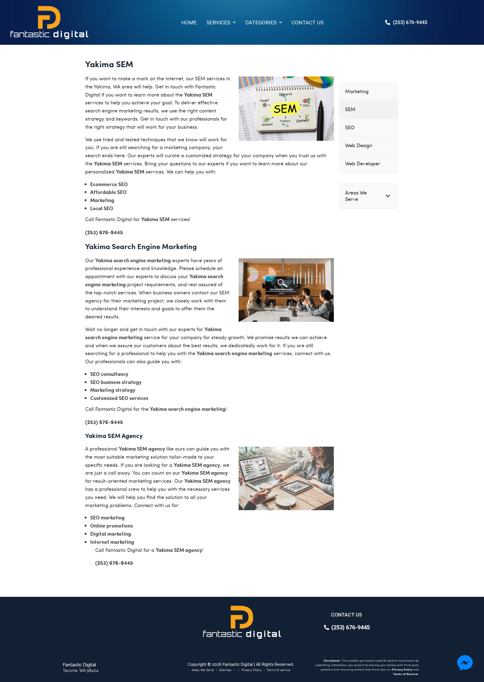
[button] (221, 22)
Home (189, 22)
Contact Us (308, 22)
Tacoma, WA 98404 (81, 670)
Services (218, 22)
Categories (260, 22)
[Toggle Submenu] (388, 196)
